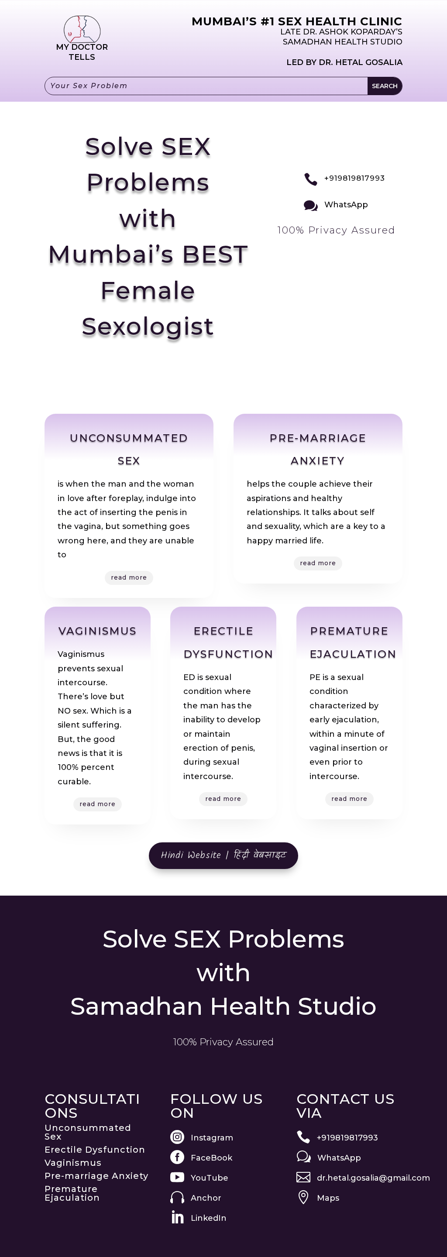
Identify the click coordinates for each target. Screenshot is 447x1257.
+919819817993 (354, 178)
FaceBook (211, 1158)
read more (129, 577)
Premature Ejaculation (72, 1193)
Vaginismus (73, 1162)
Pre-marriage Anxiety (96, 1176)
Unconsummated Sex (88, 1132)
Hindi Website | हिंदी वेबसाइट (223, 855)
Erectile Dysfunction (95, 1149)
